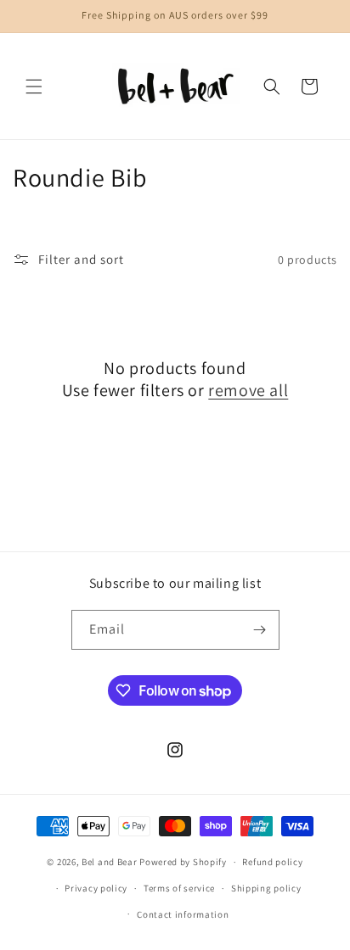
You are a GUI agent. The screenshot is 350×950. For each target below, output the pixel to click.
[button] (34, 86)
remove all (248, 390)
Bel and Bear (109, 862)
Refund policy (272, 862)
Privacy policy (96, 888)
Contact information (183, 914)
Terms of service (179, 888)
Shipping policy (266, 888)
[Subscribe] (260, 630)
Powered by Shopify (183, 862)
